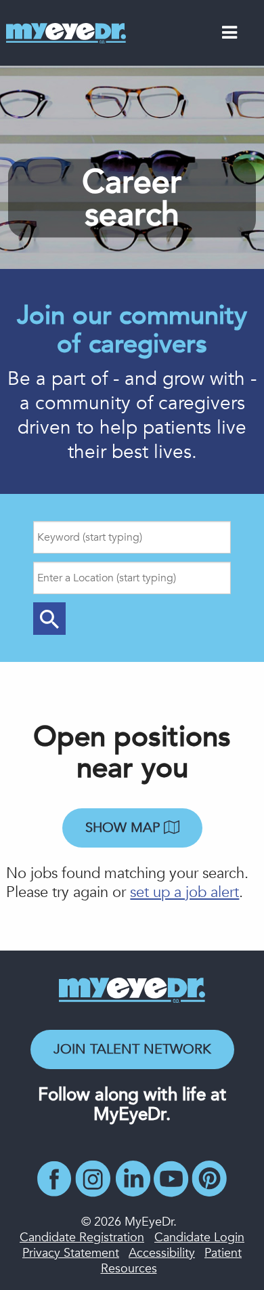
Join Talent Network (132, 1049)
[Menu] (229, 35)
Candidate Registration (82, 1237)
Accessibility (162, 1253)
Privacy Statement (70, 1253)
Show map (124, 827)
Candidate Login (199, 1237)
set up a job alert (184, 892)
